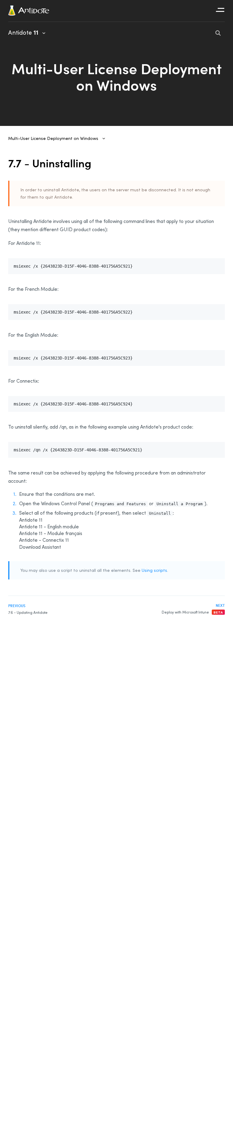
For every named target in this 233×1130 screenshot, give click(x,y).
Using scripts (154, 570)
